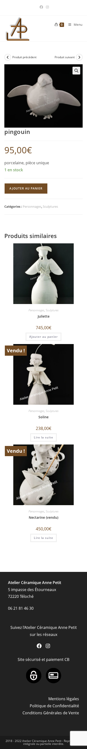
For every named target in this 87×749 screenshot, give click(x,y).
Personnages (32, 206)
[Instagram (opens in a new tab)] (46, 7)
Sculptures (50, 206)
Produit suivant (65, 57)
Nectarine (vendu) (43, 517)
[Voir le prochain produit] (79, 57)
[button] (76, 70)
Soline (43, 417)
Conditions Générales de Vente (50, 713)
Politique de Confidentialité (54, 705)
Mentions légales (63, 698)
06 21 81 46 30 (21, 608)
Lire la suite (43, 437)
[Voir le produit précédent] (7, 57)
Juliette (44, 316)
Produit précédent (24, 57)
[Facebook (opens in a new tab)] (41, 7)
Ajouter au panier (26, 188)
